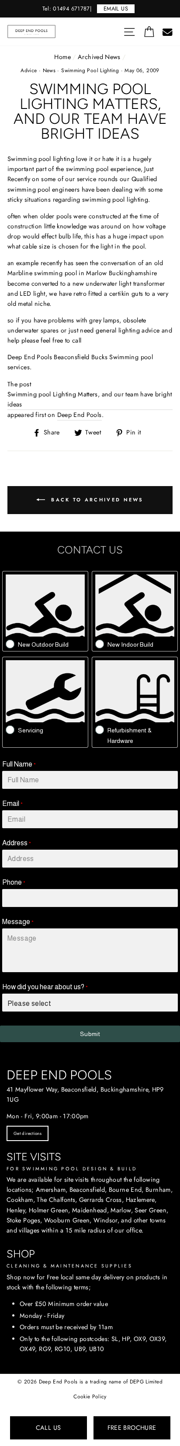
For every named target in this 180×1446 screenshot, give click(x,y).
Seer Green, (151, 1210)
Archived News (99, 57)
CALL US (48, 1427)
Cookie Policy (90, 1396)
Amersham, (51, 1189)
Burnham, (159, 1189)
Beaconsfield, (88, 1189)
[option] (90, 8)
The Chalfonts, (57, 1199)
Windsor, (106, 1220)
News (49, 70)
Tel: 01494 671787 (66, 8)
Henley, (17, 1210)
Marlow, (122, 1210)
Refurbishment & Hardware (129, 735)
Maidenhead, (90, 1210)
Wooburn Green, (68, 1220)
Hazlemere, (141, 1199)
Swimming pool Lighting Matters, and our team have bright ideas (89, 399)
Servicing (30, 730)
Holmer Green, (49, 1210)
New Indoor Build (130, 644)
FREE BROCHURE (131, 1427)
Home (62, 57)
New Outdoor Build (43, 644)
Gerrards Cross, (101, 1199)
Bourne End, (126, 1189)
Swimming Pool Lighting (90, 70)
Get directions (28, 1133)
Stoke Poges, (24, 1220)
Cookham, (21, 1199)
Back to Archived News (96, 499)
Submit (90, 1033)
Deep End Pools (79, 414)
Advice (29, 70)
